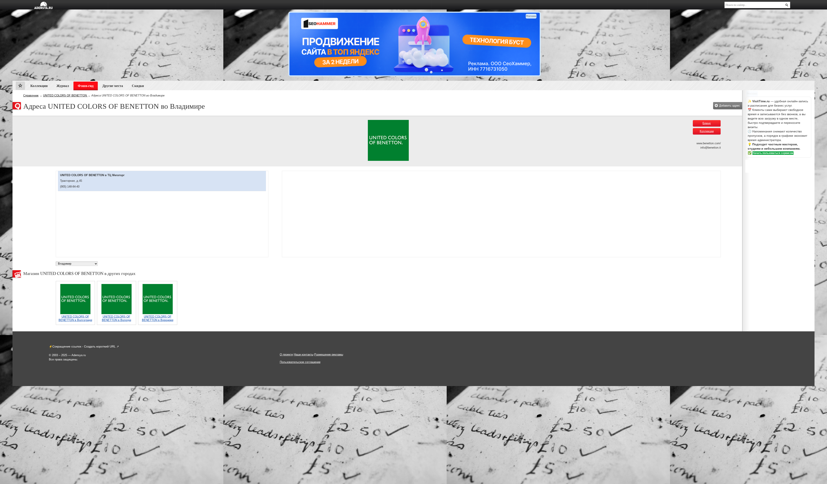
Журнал (62, 86)
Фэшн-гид (85, 86)
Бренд (707, 123)
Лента (20, 87)
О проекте (286, 354)
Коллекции (707, 131)
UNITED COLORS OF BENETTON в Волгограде (75, 318)
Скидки (138, 86)
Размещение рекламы (328, 354)
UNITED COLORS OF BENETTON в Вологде (116, 318)
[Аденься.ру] (43, 5)
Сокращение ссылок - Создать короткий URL (84, 346)
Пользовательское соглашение (300, 362)
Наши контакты (303, 354)
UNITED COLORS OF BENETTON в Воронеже (157, 318)
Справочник (31, 95)
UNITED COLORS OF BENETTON (65, 95)
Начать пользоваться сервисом (772, 153)
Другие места (112, 86)
